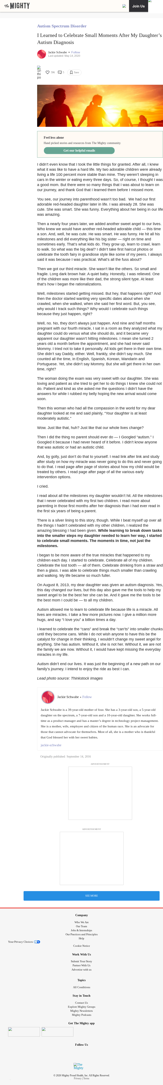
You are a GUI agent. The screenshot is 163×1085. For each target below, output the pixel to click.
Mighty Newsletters (81, 1010)
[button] (75, 52)
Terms (86, 1078)
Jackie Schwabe (58, 52)
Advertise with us (81, 969)
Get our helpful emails (79, 150)
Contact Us (81, 1002)
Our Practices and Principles (82, 934)
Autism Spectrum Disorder (62, 26)
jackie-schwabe (51, 745)
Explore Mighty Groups (81, 1006)
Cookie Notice (81, 945)
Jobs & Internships (81, 930)
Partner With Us (81, 965)
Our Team (81, 926)
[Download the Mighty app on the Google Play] (57, 1032)
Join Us (138, 6)
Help (81, 938)
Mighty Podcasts (81, 1014)
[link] (17, 6)
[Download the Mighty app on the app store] (24, 1032)
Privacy (78, 1078)
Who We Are (81, 922)
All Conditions (81, 987)
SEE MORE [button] (91, 895)
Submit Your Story (81, 961)
